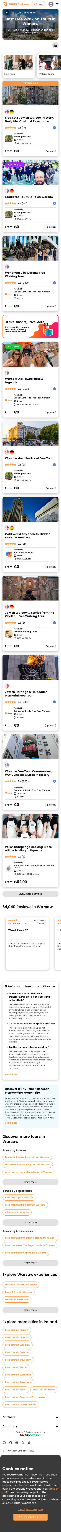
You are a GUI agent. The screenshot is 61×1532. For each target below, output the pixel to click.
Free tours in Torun (16, 1367)
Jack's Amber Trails (23, 552)
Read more (11, 1074)
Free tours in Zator (15, 1389)
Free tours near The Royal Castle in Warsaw (30, 1245)
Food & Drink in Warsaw (18, 1292)
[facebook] (11, 1442)
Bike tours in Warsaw (17, 1212)
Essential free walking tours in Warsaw (27, 1157)
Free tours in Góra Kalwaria (20, 1404)
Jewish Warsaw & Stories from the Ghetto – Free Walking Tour (29, 614)
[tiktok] (29, 1442)
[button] (19, 65)
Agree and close (30, 1517)
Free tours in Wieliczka (18, 1374)
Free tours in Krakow (16, 1330)
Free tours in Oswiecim (18, 1359)
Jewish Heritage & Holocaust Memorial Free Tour (26, 693)
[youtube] (17, 1442)
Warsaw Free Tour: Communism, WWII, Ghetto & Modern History (28, 773)
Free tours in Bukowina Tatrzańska (25, 1397)
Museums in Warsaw (16, 1299)
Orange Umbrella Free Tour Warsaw (32, 292)
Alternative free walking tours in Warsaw (28, 1172)
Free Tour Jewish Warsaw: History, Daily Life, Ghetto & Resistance (29, 119)
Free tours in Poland (22, 12)
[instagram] (4, 1442)
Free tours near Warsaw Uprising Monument (30, 1237)
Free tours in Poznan (16, 1352)
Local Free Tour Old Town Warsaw (29, 197)
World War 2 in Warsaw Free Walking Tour (25, 274)
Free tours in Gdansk (17, 1337)
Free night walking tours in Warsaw (25, 1204)
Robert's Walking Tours (25, 632)
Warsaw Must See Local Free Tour (29, 458)
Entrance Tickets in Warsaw (21, 1284)
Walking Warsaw (22, 137)
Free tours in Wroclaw (17, 1344)
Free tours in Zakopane (18, 1382)
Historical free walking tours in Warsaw (27, 1164)
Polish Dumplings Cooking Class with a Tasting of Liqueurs (28, 848)
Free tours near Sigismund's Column (25, 1252)
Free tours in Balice (44, 1389)
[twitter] (23, 1442)
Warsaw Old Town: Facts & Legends (24, 380)
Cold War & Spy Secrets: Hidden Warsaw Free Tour (27, 535)
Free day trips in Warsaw (19, 1197)
